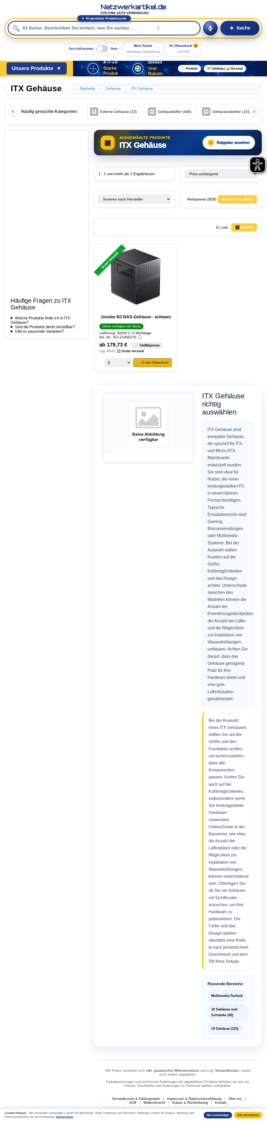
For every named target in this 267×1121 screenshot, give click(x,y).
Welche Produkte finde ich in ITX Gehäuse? (40, 320)
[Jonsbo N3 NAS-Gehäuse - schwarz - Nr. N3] (135, 277)
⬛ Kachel (244, 227)
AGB (132, 1103)
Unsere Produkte (37, 68)
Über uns (235, 1099)
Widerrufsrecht (154, 1103)
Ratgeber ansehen (230, 142)
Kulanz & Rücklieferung (190, 1103)
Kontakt (221, 1103)
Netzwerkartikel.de (133, 9)
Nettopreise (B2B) (202, 199)
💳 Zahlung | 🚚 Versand (225, 68)
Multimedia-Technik (227, 996)
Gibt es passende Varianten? (39, 331)
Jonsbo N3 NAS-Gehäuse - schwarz (135, 317)
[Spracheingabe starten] (210, 28)
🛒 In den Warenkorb (152, 362)
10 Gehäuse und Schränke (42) (224, 1012)
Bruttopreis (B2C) (237, 199)
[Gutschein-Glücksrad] (138, 68)
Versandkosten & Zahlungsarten (136, 1099)
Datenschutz (65, 1116)
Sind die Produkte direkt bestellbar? (45, 327)
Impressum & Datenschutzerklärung (194, 1099)
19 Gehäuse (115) (224, 1029)
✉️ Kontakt (189, 68)
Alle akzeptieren (248, 1115)
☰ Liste (222, 227)
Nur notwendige (218, 1115)
